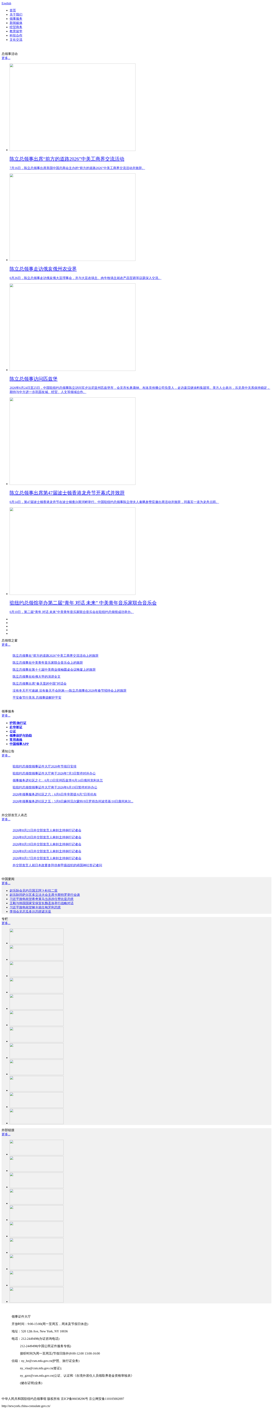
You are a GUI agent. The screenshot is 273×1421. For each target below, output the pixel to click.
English (6, 3)
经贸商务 (16, 27)
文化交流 (16, 39)
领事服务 (16, 18)
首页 (13, 10)
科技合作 (16, 35)
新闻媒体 (16, 23)
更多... (6, 58)
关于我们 (16, 14)
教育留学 (16, 31)
